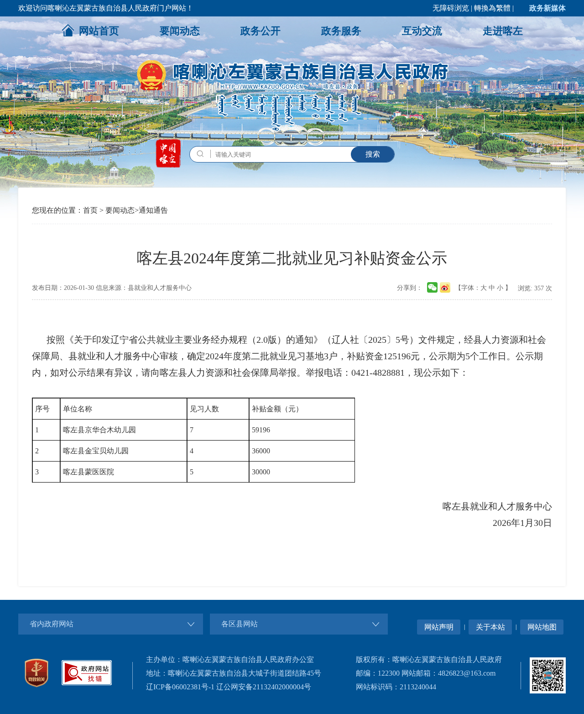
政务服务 (341, 31)
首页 (90, 210)
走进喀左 (503, 31)
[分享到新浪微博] (445, 284)
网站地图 (542, 627)
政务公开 (260, 31)
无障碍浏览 (451, 8)
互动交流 (422, 31)
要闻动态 (180, 31)
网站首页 (99, 31)
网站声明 (439, 627)
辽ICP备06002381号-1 (180, 687)
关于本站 (490, 627)
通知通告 (153, 210)
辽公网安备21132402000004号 (263, 687)
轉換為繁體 (492, 8)
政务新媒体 (547, 8)
